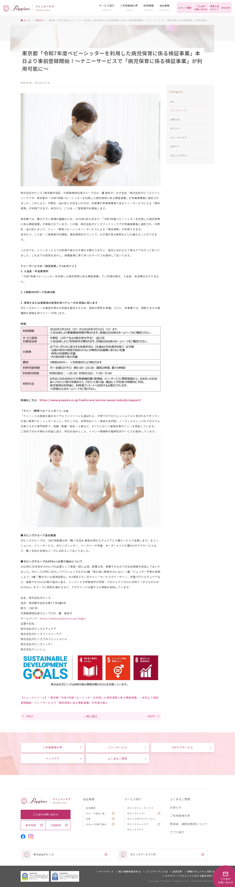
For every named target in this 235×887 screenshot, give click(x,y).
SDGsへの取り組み (96, 824)
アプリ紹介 (177, 832)
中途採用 (56, 825)
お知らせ (175, 119)
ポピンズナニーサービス (140, 808)
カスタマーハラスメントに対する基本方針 (188, 875)
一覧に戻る (91, 716)
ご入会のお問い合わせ (45, 814)
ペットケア (52, 758)
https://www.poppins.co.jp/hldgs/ (63, 618)
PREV (29, 716)
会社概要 (90, 808)
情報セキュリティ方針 (199, 871)
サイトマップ (106, 871)
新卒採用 (31, 825)
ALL (172, 101)
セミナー (175, 128)
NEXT (152, 716)
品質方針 (177, 871)
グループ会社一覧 (95, 813)
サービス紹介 (133, 799)
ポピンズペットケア (138, 824)
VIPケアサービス (182, 747)
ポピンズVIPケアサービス (141, 818)
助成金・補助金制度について (189, 824)
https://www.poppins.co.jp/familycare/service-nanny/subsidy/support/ (90, 400)
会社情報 (89, 799)
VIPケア (174, 146)
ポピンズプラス (178, 155)
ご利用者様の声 (52, 747)
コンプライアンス (155, 871)
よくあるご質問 (117, 758)
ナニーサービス (178, 137)
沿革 (88, 818)
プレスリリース (178, 110)
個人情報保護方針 (128, 871)
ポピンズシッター (136, 813)
